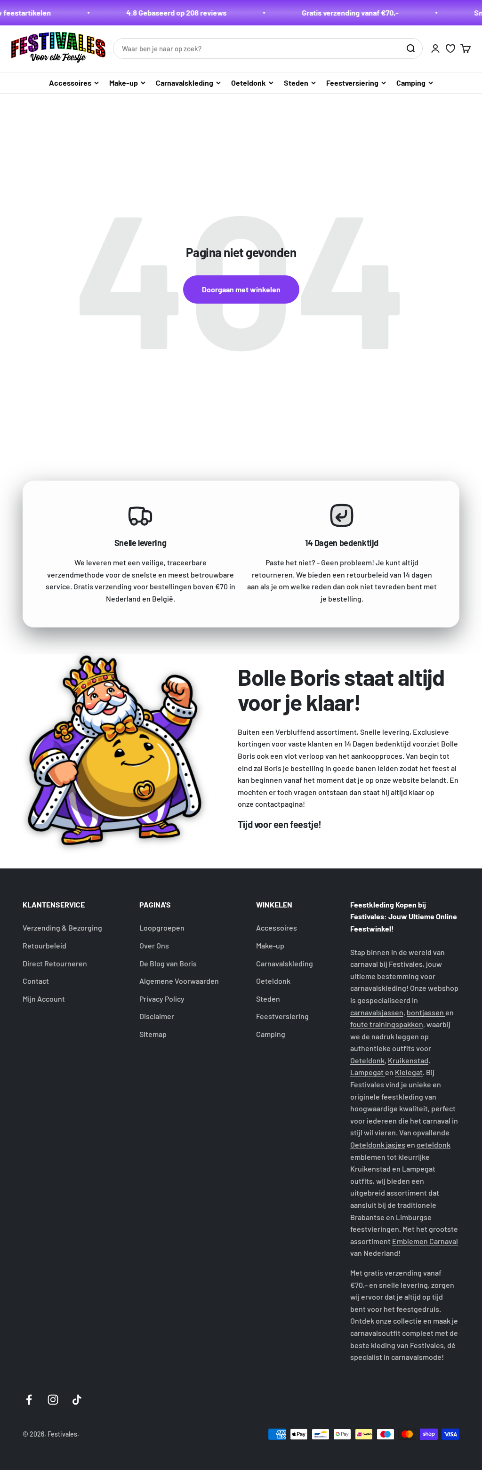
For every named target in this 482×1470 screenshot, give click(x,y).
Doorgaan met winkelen (241, 289)
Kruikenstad (408, 1060)
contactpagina (279, 803)
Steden (296, 82)
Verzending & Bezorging (62, 927)
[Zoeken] (410, 48)
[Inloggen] (435, 48)
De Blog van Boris (168, 963)
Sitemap (153, 1033)
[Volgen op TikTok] (77, 1399)
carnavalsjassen (376, 1012)
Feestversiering (352, 82)
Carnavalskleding (184, 82)
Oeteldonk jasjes (377, 1144)
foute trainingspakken (386, 1024)
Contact (36, 980)
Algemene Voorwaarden (179, 980)
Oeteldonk (248, 82)
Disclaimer (156, 1016)
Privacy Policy (162, 998)
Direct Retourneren (55, 963)
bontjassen (426, 1012)
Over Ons (154, 945)
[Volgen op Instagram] (53, 1399)
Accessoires (70, 82)
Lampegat (367, 1072)
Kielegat (409, 1072)
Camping (411, 82)
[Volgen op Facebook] (29, 1399)
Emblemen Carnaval (425, 1241)
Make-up (123, 82)
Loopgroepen (162, 927)
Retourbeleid (44, 945)
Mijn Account (44, 998)
